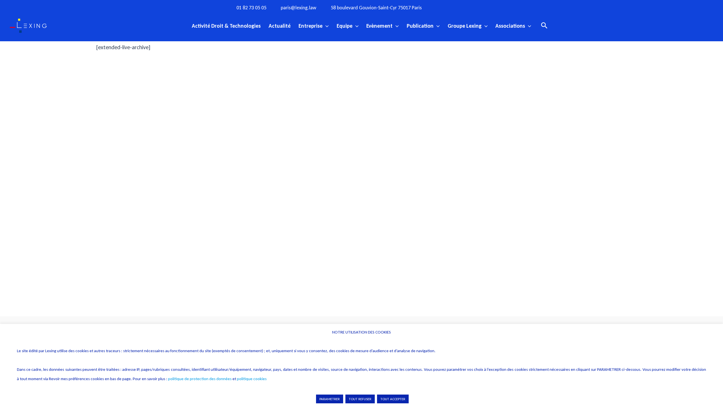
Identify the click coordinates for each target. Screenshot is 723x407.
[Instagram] (456, 7)
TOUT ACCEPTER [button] (392, 399)
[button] (326, 25)
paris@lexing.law (298, 7)
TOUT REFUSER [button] (360, 399)
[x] (468, 7)
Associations (510, 25)
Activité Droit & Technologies (226, 25)
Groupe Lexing (465, 25)
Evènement (379, 25)
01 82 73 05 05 (251, 7)
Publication (420, 25)
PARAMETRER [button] (329, 399)
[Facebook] (445, 7)
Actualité (280, 25)
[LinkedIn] (491, 7)
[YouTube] (479, 7)
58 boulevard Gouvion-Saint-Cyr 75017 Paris (376, 7)
